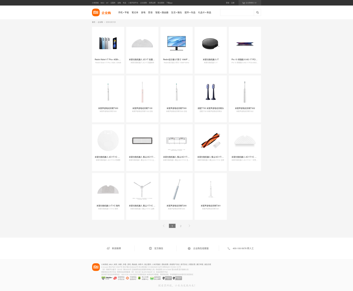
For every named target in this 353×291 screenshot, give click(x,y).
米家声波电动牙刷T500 (177, 108)
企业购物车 (250, 2)
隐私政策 (165, 264)
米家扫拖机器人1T (211, 59)
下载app (169, 3)
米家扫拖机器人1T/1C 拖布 (108, 205)
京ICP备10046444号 (130, 267)
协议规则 (161, 3)
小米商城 (95, 3)
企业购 (100, 22)
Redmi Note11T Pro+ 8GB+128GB (110, 59)
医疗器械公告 (184, 269)
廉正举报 (199, 264)
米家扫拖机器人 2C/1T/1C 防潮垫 (109, 156)
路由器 (134, 264)
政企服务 (147, 264)
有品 (124, 3)
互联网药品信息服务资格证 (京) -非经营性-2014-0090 (152, 269)
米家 (115, 264)
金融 (119, 3)
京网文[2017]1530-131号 (171, 267)
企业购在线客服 (201, 248)
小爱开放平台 (133, 3)
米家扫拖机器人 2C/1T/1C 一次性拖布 (248, 156)
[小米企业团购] (96, 12)
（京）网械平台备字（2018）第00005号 (116, 269)
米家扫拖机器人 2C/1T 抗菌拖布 (143, 59)
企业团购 (143, 3)
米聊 (120, 264)
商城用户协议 (175, 264)
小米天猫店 (156, 264)
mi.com (105, 267)
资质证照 (152, 3)
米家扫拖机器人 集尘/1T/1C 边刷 (143, 205)
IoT (107, 3)
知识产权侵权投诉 (139, 274)
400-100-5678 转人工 (243, 248)
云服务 (112, 3)
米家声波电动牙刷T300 (108, 108)
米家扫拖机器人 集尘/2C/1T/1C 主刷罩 (179, 156)
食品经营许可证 (162, 272)
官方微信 (158, 248)
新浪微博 (116, 248)
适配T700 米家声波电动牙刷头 (211, 108)
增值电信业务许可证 (108, 272)
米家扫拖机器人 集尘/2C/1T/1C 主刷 (213, 156)
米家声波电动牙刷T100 (142, 108)
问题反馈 (192, 264)
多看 (124, 264)
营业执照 (175, 269)
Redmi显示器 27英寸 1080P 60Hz (177, 59)
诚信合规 (207, 264)
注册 (232, 3)
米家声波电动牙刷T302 (245, 108)
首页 (93, 22)
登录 (227, 3)
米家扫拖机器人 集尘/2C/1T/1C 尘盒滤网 (146, 156)
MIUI (102, 3)
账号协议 (184, 264)
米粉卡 (140, 264)
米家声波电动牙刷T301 (211, 205)
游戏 (129, 264)
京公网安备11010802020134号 (150, 267)
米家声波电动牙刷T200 (177, 205)
